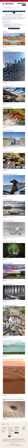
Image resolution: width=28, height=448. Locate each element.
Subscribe (16, 432)
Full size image (5, 127)
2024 (6, 11)
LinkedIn (24, 429)
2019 (19, 11)
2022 (11, 11)
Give (9, 436)
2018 (21, 11)
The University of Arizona (19, 445)
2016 (14, 12)
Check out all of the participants (14, 28)
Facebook (24, 427)
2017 (24, 11)
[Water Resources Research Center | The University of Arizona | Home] (7, 4)
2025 (4, 11)
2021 (14, 11)
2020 (16, 11)
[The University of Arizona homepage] (7, 1)
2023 (9, 11)
